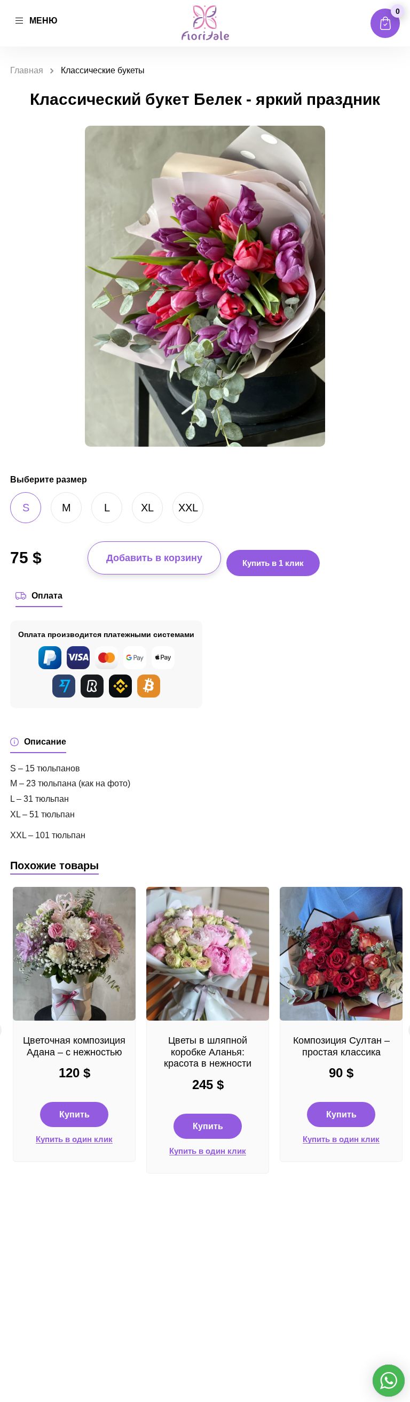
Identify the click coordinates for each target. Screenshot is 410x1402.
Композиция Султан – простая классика (341, 1046)
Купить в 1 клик (273, 563)
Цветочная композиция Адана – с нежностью (74, 1046)
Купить (74, 1114)
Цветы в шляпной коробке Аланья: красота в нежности (207, 1052)
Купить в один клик (74, 1139)
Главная (26, 70)
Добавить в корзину (154, 558)
